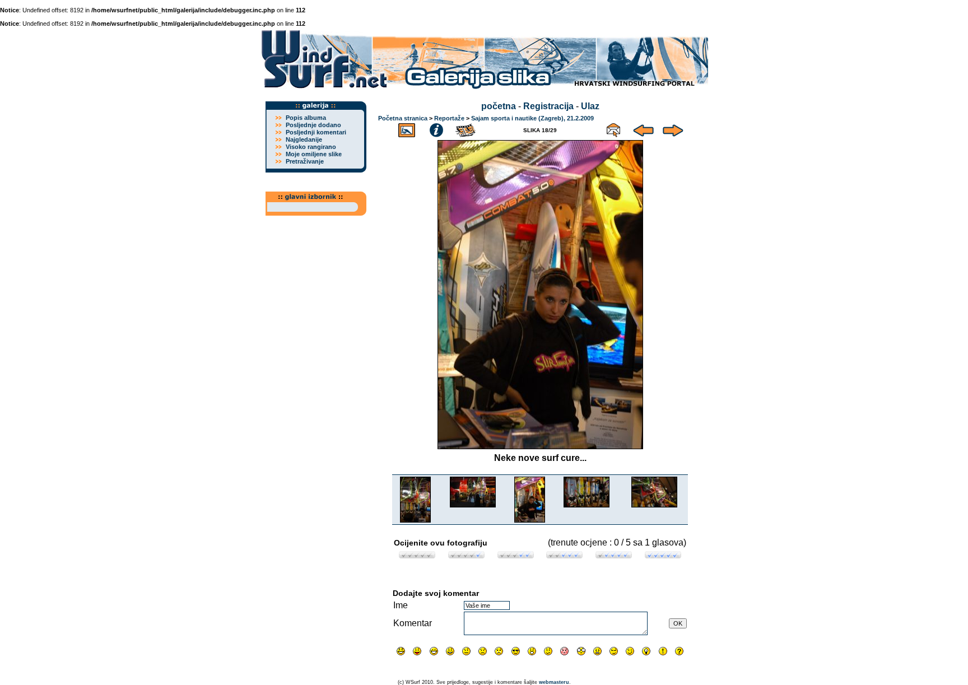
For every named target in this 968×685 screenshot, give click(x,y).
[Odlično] (613, 555)
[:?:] (679, 651)
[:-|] (466, 651)
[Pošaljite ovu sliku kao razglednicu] (613, 128)
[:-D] (434, 651)
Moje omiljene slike (314, 154)
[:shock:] (581, 651)
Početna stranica (402, 118)
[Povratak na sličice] (406, 128)
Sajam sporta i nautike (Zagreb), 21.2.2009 (532, 118)
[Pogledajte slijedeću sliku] (673, 128)
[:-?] (548, 651)
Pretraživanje (305, 161)
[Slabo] (466, 555)
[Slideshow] (466, 128)
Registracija (548, 106)
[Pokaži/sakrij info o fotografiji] (436, 128)
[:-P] (417, 651)
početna (498, 106)
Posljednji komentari (316, 132)
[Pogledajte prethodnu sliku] (643, 128)
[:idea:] (646, 651)
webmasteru (554, 682)
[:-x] (597, 651)
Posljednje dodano (313, 125)
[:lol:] (401, 651)
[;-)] (630, 651)
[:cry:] (499, 651)
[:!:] (663, 651)
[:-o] (532, 651)
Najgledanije (304, 139)
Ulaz (590, 106)
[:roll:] (613, 651)
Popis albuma (306, 117)
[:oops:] (564, 651)
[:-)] (450, 651)
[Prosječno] (515, 555)
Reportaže (449, 118)
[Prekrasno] (663, 555)
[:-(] (482, 651)
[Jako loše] (417, 555)
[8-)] (515, 651)
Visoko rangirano (311, 146)
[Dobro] (564, 555)
